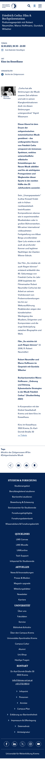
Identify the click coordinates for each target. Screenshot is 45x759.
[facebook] (6, 744)
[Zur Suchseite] (29, 6)
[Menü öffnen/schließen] (40, 6)
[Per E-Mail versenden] (18, 465)
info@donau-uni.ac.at (22, 680)
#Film (27, 452)
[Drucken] (26, 465)
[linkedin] (14, 744)
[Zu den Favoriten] (34, 6)
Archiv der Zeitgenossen (14, 74)
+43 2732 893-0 (22, 683)
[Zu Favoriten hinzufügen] (34, 465)
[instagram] (30, 744)
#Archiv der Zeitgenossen (13, 452)
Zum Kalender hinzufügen (15, 50)
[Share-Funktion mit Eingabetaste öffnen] (10, 465)
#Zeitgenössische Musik (12, 455)
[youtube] (38, 744)
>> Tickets (22, 435)
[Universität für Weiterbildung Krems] (10, 6)
